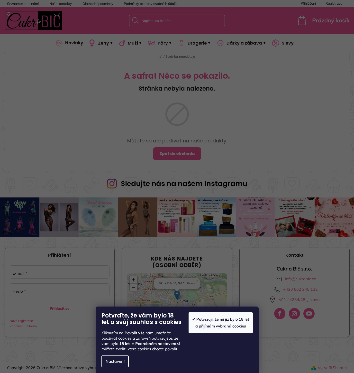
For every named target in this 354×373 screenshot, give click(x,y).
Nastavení (115, 361)
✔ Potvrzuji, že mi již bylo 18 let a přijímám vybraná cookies (220, 322)
